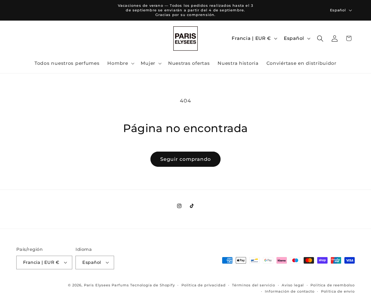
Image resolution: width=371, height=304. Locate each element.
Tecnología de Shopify (152, 285)
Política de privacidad (203, 285)
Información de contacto (289, 291)
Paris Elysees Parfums (106, 285)
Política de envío (338, 291)
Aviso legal (293, 285)
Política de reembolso (332, 285)
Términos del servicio (253, 285)
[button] (120, 63)
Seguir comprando (185, 159)
